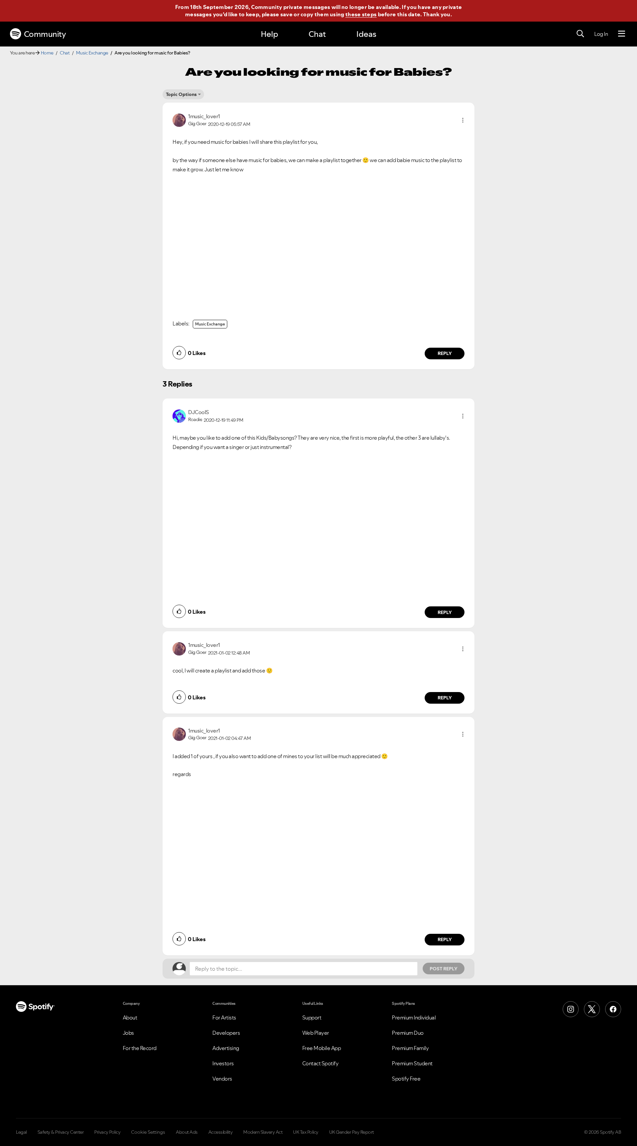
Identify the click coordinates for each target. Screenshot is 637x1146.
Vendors (222, 1078)
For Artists (224, 1017)
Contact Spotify (320, 1063)
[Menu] (621, 34)
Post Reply (444, 968)
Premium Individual (414, 1017)
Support (311, 1017)
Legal (21, 1132)
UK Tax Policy (305, 1132)
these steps (361, 14)
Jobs (128, 1032)
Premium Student (412, 1063)
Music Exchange (92, 52)
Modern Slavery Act (262, 1132)
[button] (463, 120)
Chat (317, 34)
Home (47, 52)
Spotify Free (406, 1078)
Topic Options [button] (181, 94)
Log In (601, 34)
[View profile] (179, 119)
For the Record (140, 1048)
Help (269, 34)
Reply (445, 353)
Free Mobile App (321, 1048)
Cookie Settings (148, 1132)
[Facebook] (613, 1009)
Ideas (366, 34)
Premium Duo (408, 1032)
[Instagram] (571, 1009)
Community (45, 34)
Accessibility (220, 1132)
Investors (223, 1063)
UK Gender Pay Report (351, 1132)
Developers (226, 1032)
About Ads (187, 1132)
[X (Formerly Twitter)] (592, 1009)
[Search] (580, 34)
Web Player (315, 1032)
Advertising (225, 1048)
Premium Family (410, 1048)
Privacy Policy (107, 1132)
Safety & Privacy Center (60, 1132)
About (130, 1017)
